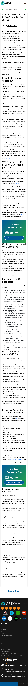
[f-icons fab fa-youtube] (18, 608)
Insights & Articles (5, 627)
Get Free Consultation (14, 237)
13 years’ (8, 158)
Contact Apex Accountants (16, 459)
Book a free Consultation (7, 635)
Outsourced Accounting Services (9, 653)
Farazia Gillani (11, 23)
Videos (2, 633)
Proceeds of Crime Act (7, 43)
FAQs (2, 631)
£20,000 (17, 183)
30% (21, 214)
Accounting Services (6, 649)
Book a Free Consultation (9, 684)
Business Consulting (6, 651)
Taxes (20, 23)
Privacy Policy (4, 637)
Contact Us (3, 629)
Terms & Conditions (5, 640)
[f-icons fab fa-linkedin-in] (10, 608)
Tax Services (4, 647)
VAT (17, 418)
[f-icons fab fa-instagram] (14, 608)
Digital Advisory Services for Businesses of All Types (13, 655)
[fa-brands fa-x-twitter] (6, 608)
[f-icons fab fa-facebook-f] (2, 608)
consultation (17, 461)
